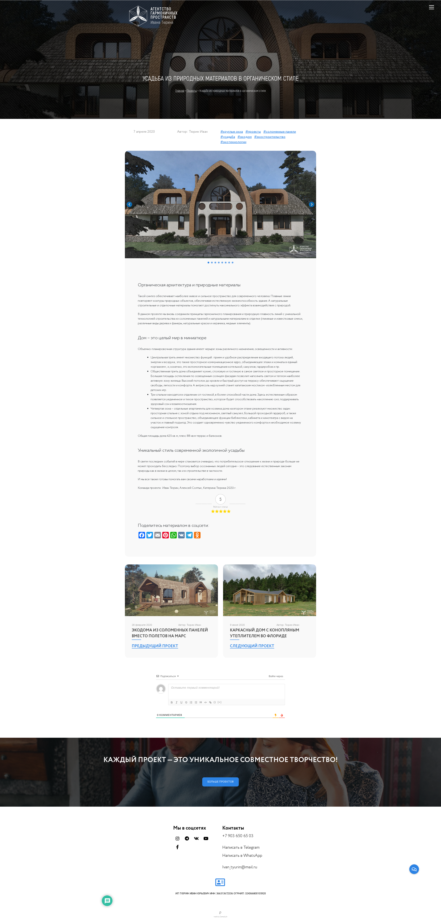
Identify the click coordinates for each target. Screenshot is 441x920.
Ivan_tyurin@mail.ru (239, 867)
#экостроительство (269, 136)
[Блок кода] (205, 702)
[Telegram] (187, 838)
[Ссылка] (210, 702)
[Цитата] (200, 702)
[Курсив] (176, 702)
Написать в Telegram (241, 848)
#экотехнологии (233, 142)
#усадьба (227, 136)
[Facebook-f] (177, 847)
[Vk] (196, 838)
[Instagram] (177, 838)
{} (215, 702)
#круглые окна (231, 131)
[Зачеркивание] (186, 702)
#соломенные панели (279, 131)
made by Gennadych (220, 917)
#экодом (245, 136)
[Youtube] (206, 838)
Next (311, 204)
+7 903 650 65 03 (237, 836)
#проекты (253, 131)
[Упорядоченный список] (191, 702)
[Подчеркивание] (181, 702)
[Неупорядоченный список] (195, 702)
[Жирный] (171, 702)
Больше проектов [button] (220, 782)
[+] (220, 702)
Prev (129, 204)
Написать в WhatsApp (242, 856)
